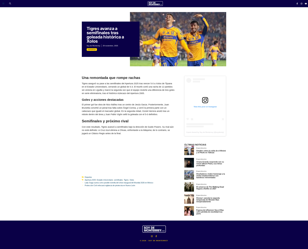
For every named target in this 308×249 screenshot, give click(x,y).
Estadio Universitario (105, 180)
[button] (10, 3)
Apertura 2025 (90, 180)
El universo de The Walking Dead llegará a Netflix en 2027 (210, 188)
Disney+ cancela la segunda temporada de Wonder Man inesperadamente (208, 200)
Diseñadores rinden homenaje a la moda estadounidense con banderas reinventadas (210, 175)
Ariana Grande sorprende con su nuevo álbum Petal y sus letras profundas (210, 163)
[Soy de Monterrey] (155, 3)
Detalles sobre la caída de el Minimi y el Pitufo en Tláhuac (211, 152)
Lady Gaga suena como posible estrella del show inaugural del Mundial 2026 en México (119, 183)
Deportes (92, 49)
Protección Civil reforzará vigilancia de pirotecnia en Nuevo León (110, 185)
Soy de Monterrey (93, 46)
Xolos (132, 180)
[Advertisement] (128, 155)
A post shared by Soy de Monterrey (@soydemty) (205, 132)
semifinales (118, 180)
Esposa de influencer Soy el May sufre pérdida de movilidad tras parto (210, 212)
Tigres (126, 180)
